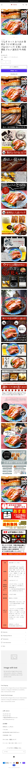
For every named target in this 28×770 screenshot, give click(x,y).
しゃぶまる (12, 767)
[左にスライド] (11, 37)
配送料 (5, 57)
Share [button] (4, 646)
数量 (2, 59)
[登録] (23, 751)
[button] (1, 4)
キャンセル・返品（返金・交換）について (12, 743)
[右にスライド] (16, 37)
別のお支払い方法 (14, 73)
